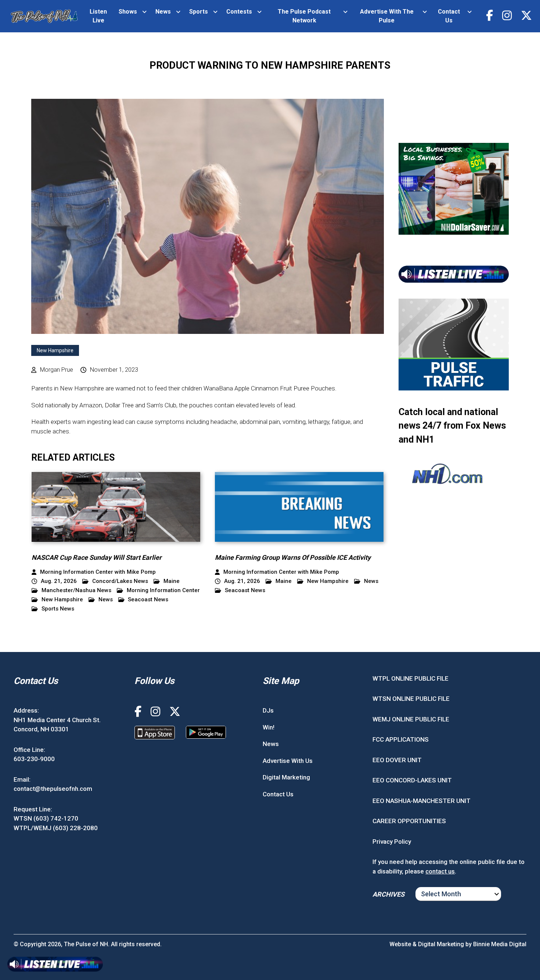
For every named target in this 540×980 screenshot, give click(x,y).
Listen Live (98, 16)
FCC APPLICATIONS (400, 739)
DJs (268, 710)
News (163, 11)
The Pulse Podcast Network (304, 16)
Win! (268, 727)
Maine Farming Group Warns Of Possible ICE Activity (293, 557)
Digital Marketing (286, 777)
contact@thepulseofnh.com (53, 788)
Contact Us (449, 16)
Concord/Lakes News (120, 581)
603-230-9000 (34, 759)
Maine (171, 581)
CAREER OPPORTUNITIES (409, 821)
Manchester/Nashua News (76, 590)
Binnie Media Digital (499, 944)
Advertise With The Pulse (387, 16)
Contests (239, 11)
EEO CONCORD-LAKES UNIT (412, 780)
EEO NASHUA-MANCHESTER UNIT (421, 800)
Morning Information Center (163, 590)
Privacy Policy (391, 841)
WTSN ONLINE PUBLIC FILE (411, 698)
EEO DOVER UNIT (397, 760)
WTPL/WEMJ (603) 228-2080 (56, 828)
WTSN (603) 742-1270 (46, 818)
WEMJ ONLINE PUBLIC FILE (410, 719)
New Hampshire (55, 350)
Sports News (58, 609)
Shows (128, 11)
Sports (198, 11)
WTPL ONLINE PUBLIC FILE (410, 678)
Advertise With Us (288, 760)
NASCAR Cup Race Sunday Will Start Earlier (97, 557)
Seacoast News (148, 599)
